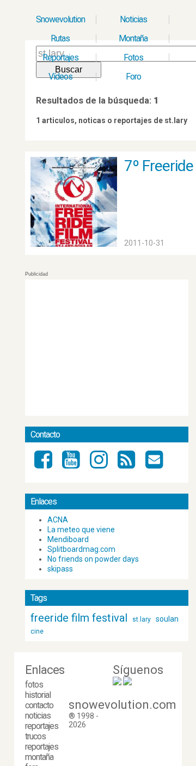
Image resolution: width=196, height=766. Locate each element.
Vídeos (60, 76)
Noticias (133, 19)
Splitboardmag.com (81, 549)
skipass (60, 568)
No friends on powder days (93, 559)
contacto (39, 705)
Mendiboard (68, 539)
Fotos (133, 57)
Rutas (60, 38)
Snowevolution (60, 19)
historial (38, 695)
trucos (35, 736)
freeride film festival (78, 617)
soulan (167, 619)
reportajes (41, 726)
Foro (133, 76)
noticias (38, 715)
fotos (34, 684)
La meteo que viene (81, 529)
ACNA (57, 519)
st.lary (141, 619)
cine (37, 631)
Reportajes (60, 57)
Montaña (133, 38)
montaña (39, 757)
